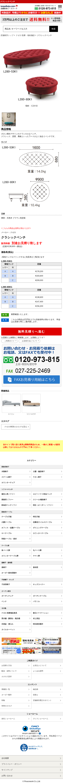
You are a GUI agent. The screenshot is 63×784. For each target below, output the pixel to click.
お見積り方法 (7, 665)
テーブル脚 (5, 545)
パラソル (36, 601)
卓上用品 (36, 618)
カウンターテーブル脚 (10, 556)
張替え (35, 695)
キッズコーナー (39, 584)
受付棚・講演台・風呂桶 (11, 618)
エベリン (11, 414)
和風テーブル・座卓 (9, 539)
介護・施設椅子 (39, 471)
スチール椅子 (7, 477)
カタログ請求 (7, 676)
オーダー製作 (7, 695)
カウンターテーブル (40, 533)
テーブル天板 (7, 516)
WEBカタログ (7, 706)
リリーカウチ (31, 414)
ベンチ (4, 601)
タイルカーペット (8, 629)
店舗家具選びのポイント (42, 700)
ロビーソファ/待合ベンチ (42, 494)
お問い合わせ (7, 776)
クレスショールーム (40, 718)
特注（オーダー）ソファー (43, 505)
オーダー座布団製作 (9, 573)
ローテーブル (7, 533)
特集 (3, 700)
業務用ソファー (7, 499)
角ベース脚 (6, 550)
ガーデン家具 (6, 591)
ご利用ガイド (9, 341)
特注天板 (36, 516)
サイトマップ (7, 770)
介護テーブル (7, 522)
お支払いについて (39, 665)
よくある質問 (38, 671)
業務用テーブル (7, 512)
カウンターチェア (8, 482)
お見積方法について (29, 341)
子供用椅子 (6, 584)
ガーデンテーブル (39, 596)
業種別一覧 (6, 689)
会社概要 (5, 758)
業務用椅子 (5, 467)
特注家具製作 (38, 624)
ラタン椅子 (37, 477)
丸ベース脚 (37, 550)
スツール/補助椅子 (40, 499)
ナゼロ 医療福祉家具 (9, 613)
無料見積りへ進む (31, 331)
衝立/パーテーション (41, 613)
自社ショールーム (8, 718)
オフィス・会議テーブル (11, 528)
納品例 (35, 689)
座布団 (35, 567)
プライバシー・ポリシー (12, 764)
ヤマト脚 (36, 556)
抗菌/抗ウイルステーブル (42, 522)
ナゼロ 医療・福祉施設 (25, 35)
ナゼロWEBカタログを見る (15, 427)
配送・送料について (9, 671)
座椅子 (4, 567)
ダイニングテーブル (40, 528)
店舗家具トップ (7, 35)
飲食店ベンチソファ (9, 505)
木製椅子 (5, 471)
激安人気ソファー (8, 494)
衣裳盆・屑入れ (7, 624)
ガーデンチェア (7, 596)
